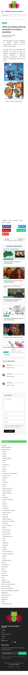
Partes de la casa (6, 532)
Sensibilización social (6, 595)
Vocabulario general (6, 560)
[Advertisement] (14, 162)
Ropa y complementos (7, 551)
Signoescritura (4, 597)
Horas (3, 495)
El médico (4, 484)
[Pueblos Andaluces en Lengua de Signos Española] (14, 254)
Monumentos (5, 523)
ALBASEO (17, 664)
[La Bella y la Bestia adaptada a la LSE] (14, 330)
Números (4, 527)
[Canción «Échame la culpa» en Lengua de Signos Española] (14, 273)
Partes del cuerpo (6, 534)
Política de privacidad (5, 658)
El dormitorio (5, 482)
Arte (3, 462)
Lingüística (3, 579)
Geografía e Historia (6, 493)
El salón (4, 486)
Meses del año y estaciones (8, 521)
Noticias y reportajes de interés (8, 584)
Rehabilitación (4, 592)
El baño (4, 480)
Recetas (4, 547)
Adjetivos (4, 453)
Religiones (4, 549)
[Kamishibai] (14, 347)
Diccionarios (4, 571)
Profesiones (5, 545)
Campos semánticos (5, 449)
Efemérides (4, 477)
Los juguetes (5, 514)
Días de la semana (6, 475)
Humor (2, 577)
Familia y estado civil (6, 490)
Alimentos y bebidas (6, 458)
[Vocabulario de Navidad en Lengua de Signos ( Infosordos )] (14, 311)
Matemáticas (5, 516)
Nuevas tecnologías (6, 525)
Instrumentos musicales (7, 499)
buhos (10, 220)
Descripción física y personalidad (9, 473)
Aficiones (4, 456)
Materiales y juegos (5, 582)
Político (4, 540)
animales (5, 220)
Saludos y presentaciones (8, 553)
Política (4, 538)
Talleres (4, 23)
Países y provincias (8, 259)
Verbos (3, 558)
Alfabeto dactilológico (6, 447)
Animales (4, 460)
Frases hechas (4, 575)
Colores (4, 466)
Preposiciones (5, 542)
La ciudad (4, 503)
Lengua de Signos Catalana (8, 510)
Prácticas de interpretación (7, 588)
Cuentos (6, 334)
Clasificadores (4, 566)
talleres (8, 222)
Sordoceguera (4, 599)
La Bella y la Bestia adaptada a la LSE (13, 337)
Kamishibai (7, 354)
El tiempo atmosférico (7, 488)
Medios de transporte (7, 519)
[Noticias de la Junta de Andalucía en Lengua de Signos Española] (14, 292)
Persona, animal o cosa (7, 536)
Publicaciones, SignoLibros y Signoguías (10, 590)
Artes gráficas (5, 464)
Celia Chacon (9, 365)
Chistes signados (5, 564)
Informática (5, 497)
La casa (4, 501)
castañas (15, 220)
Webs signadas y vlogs (6, 603)
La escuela (4, 506)
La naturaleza (5, 508)
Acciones (4, 451)
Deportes (4, 469)
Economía (3, 573)
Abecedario (3, 445)
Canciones (6, 278)
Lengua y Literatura (6, 512)
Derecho (4, 471)
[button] (2, 11)
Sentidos (4, 555)
